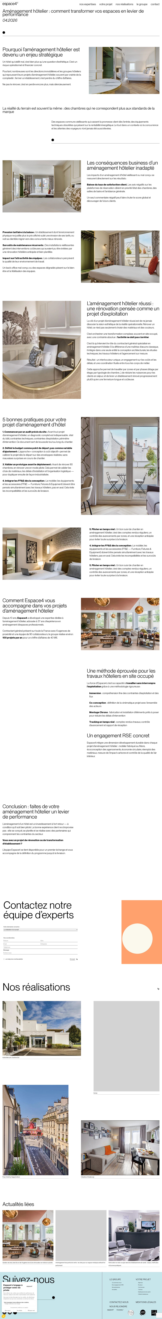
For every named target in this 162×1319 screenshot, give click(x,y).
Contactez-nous (119, 1302)
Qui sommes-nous (116, 1282)
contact (155, 4)
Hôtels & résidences (143, 1294)
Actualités (114, 1289)
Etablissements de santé (144, 1292)
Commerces (141, 1287)
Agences (140, 1282)
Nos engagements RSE (118, 1285)
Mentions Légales (146, 1302)
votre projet (105, 4)
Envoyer (72, 959)
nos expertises (87, 4)
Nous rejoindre (118, 1306)
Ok (53, 1297)
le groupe (142, 4)
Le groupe (115, 1279)
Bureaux (140, 1285)
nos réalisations (124, 4)
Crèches (140, 1289)
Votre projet (143, 1279)
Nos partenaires (116, 1287)
